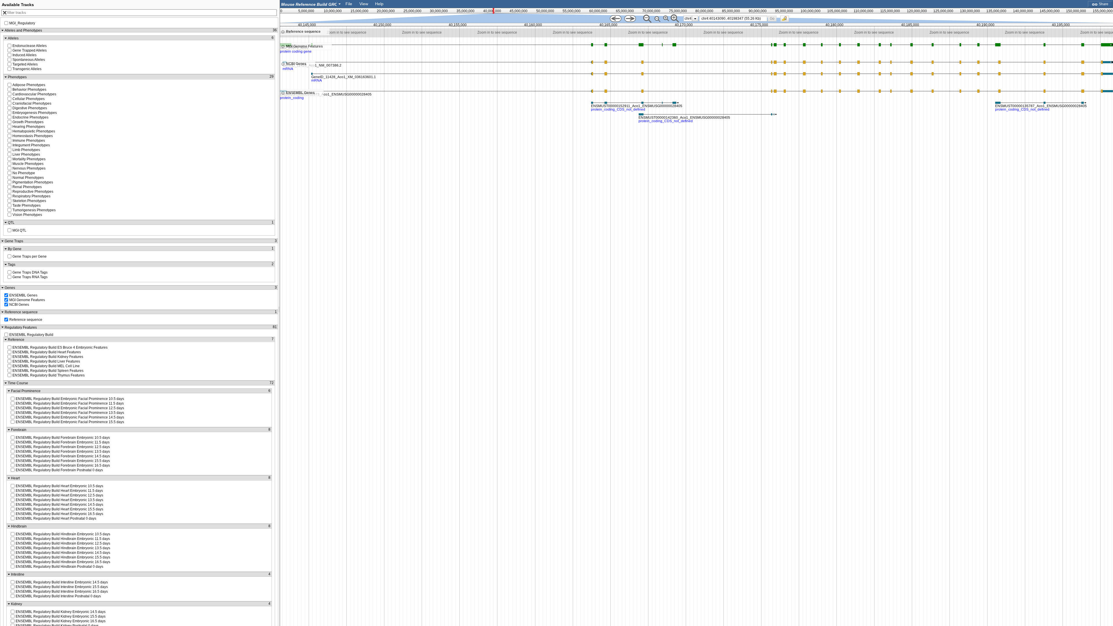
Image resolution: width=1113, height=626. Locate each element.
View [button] (363, 3)
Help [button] (379, 3)
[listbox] (690, 18)
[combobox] (311, 4)
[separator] (279, 313)
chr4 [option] (688, 19)
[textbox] (309, 4)
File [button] (348, 3)
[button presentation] (340, 3)
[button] (772, 18)
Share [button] (1103, 4)
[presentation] (695, 19)
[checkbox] (786, 20)
